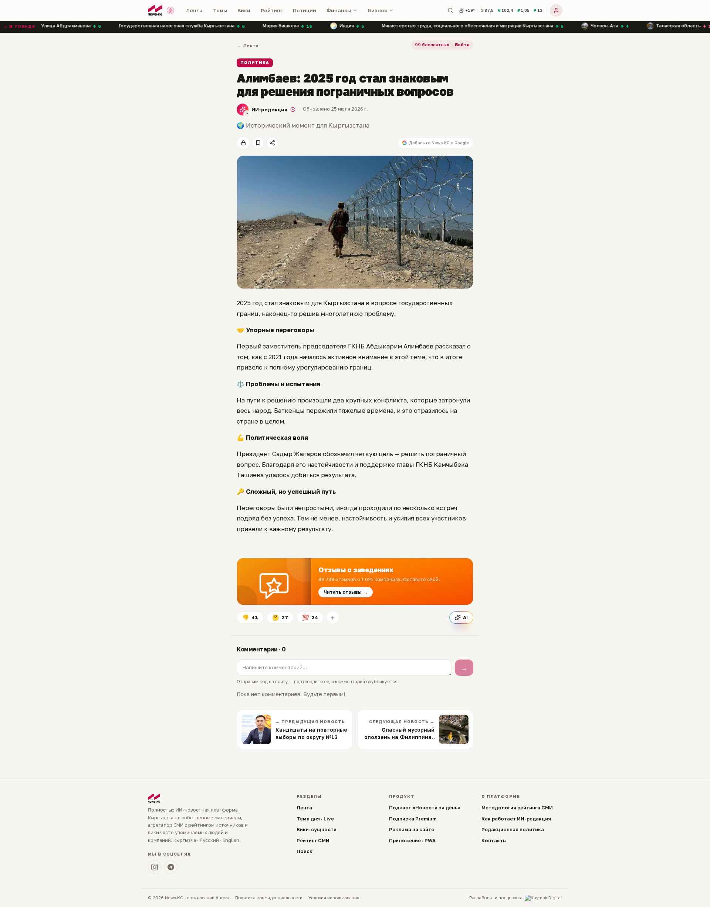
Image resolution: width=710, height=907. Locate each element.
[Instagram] (154, 867)
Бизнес (377, 10)
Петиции (304, 10)
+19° (470, 10)
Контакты (494, 840)
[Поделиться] (272, 143)
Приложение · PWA (412, 840)
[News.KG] (155, 10)
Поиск (304, 851)
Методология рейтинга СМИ (517, 807)
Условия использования (333, 897)
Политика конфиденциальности (268, 897)
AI (465, 617)
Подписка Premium (412, 819)
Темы (220, 10)
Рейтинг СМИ (313, 840)
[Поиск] (450, 10)
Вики (243, 10)
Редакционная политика (512, 829)
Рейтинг (272, 10)
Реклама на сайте (411, 829)
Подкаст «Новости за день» (424, 807)
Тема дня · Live (315, 819)
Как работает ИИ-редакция (516, 819)
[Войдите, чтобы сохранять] (258, 143)
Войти (462, 44)
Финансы (339, 10)
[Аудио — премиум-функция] (243, 142)
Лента (194, 10)
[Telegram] (171, 867)
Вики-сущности (317, 829)
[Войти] (556, 10)
